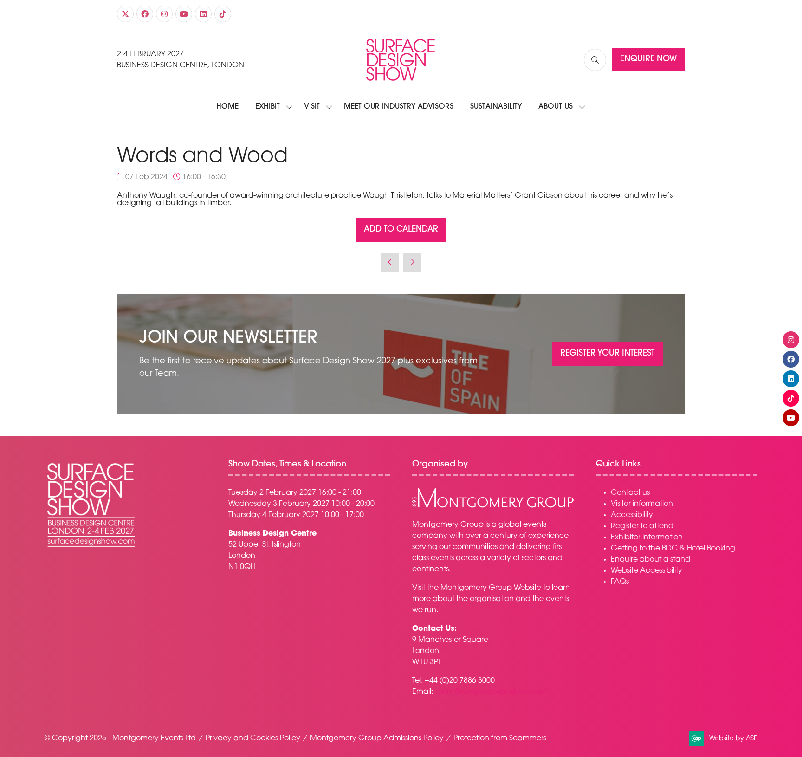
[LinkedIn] (203, 14)
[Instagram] (164, 14)
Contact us (630, 493)
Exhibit (267, 106)
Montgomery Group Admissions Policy (377, 738)
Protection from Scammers (499, 738)
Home (227, 106)
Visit (312, 106)
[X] (125, 14)
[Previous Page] (390, 262)
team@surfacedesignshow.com (491, 692)
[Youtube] (183, 14)
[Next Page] (412, 262)
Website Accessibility (646, 571)
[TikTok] (222, 14)
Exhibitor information (647, 537)
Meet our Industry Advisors (398, 106)
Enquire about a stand (650, 559)
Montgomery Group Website (490, 588)
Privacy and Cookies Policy (253, 738)
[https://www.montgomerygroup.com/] (493, 506)
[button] (595, 60)
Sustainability (496, 106)
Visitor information (642, 504)
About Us (555, 106)
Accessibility (632, 515)
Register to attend (642, 526)
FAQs (620, 582)
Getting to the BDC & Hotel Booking (673, 548)
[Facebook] (144, 14)
